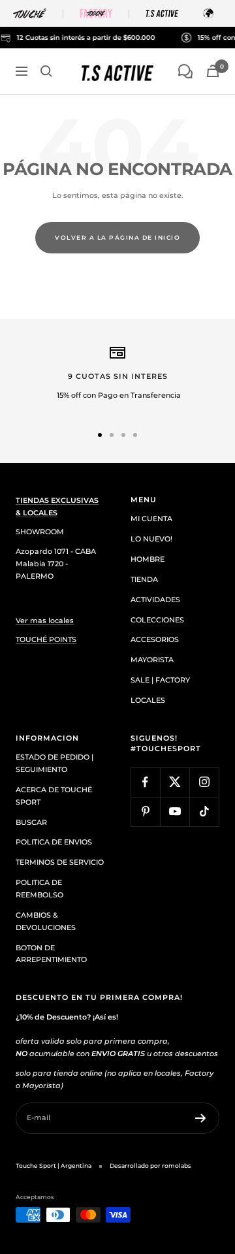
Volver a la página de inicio (117, 237)
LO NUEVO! (151, 538)
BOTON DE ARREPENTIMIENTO (51, 954)
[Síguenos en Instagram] (204, 782)
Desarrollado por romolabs (150, 1165)
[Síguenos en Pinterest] (145, 811)
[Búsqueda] (46, 71)
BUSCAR (31, 822)
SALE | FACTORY (160, 679)
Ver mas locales (45, 620)
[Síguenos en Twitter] (174, 782)
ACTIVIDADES (155, 599)
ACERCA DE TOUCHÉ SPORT (54, 796)
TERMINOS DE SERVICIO (60, 862)
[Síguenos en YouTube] (174, 811)
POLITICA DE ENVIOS (54, 841)
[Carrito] (212, 71)
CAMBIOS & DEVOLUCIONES (46, 921)
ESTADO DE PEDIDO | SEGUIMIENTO (54, 763)
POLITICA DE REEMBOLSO (39, 888)
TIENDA (144, 579)
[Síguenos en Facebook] (145, 782)
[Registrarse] (200, 1118)
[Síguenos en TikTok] (204, 811)
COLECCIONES (157, 619)
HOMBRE (147, 559)
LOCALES (148, 700)
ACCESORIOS (155, 639)
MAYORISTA (152, 659)
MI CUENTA (151, 518)
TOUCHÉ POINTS (46, 639)
